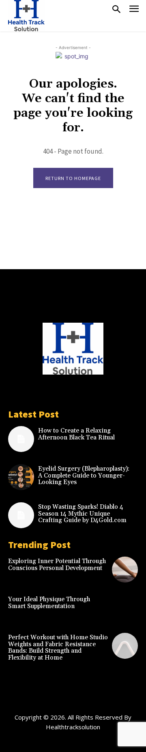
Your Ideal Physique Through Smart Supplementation (49, 603)
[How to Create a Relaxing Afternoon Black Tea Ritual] (21, 439)
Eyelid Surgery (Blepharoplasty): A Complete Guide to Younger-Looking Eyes (83, 475)
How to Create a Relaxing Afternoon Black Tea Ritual (76, 434)
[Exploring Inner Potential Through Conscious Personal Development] (125, 570)
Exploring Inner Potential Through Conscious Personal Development (57, 564)
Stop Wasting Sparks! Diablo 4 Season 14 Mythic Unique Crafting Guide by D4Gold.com (82, 513)
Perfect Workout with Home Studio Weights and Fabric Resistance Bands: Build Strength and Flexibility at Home (58, 648)
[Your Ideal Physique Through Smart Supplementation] (125, 608)
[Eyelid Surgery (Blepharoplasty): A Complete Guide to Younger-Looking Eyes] (21, 477)
